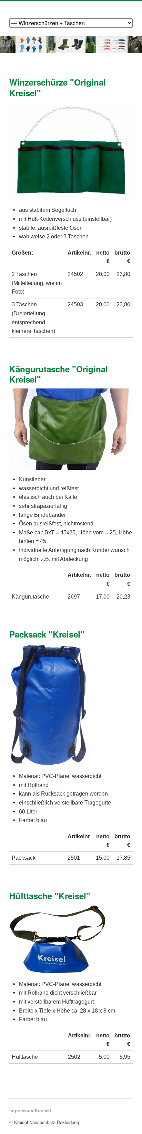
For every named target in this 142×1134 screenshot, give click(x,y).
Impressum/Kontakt (30, 1110)
